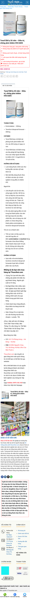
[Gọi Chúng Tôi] (11, 476)
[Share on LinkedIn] (16, 76)
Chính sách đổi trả (23, 533)
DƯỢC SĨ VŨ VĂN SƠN (8, 438)
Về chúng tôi (21, 530)
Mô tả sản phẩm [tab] (7, 85)
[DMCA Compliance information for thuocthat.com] (7, 578)
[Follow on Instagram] (5, 476)
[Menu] (2, 2)
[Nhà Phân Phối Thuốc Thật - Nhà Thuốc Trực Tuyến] (15, 2)
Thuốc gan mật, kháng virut (12, 72)
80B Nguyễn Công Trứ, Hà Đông (10, 552)
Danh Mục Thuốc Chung (15, 6)
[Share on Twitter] (7, 76)
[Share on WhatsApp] (1, 76)
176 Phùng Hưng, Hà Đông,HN (9, 543)
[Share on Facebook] (4, 76)
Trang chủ (3, 6)
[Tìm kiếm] (27, 2)
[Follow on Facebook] (2, 476)
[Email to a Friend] (10, 76)
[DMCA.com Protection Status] (5, 570)
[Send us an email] (8, 476)
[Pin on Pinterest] (13, 76)
